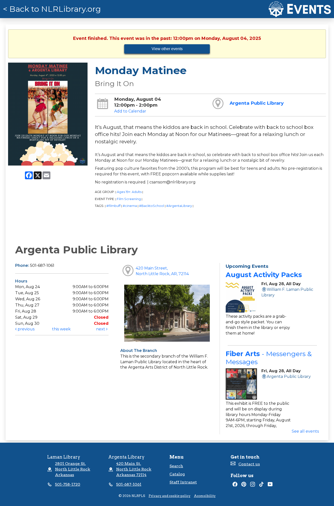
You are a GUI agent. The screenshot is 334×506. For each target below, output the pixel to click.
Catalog (177, 474)
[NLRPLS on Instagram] (252, 485)
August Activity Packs (264, 275)
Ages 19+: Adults (129, 192)
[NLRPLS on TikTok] (261, 485)
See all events (305, 431)
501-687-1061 (128, 484)
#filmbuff (113, 206)
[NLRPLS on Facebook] (235, 485)
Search (176, 466)
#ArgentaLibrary (179, 206)
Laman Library (63, 457)
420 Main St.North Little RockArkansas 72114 (133, 469)
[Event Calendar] (300, 9)
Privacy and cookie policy (169, 496)
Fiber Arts (269, 358)
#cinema (130, 206)
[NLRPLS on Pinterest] (243, 485)
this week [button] (61, 329)
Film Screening (129, 199)
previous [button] (25, 329)
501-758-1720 (67, 484)
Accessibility (205, 496)
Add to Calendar (130, 111)
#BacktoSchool (151, 206)
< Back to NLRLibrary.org (52, 9)
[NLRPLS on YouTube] (270, 485)
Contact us (249, 464)
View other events (167, 49)
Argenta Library (126, 457)
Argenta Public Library (257, 103)
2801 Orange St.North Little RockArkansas (72, 469)
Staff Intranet (183, 482)
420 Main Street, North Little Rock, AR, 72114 (162, 271)
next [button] (101, 329)
